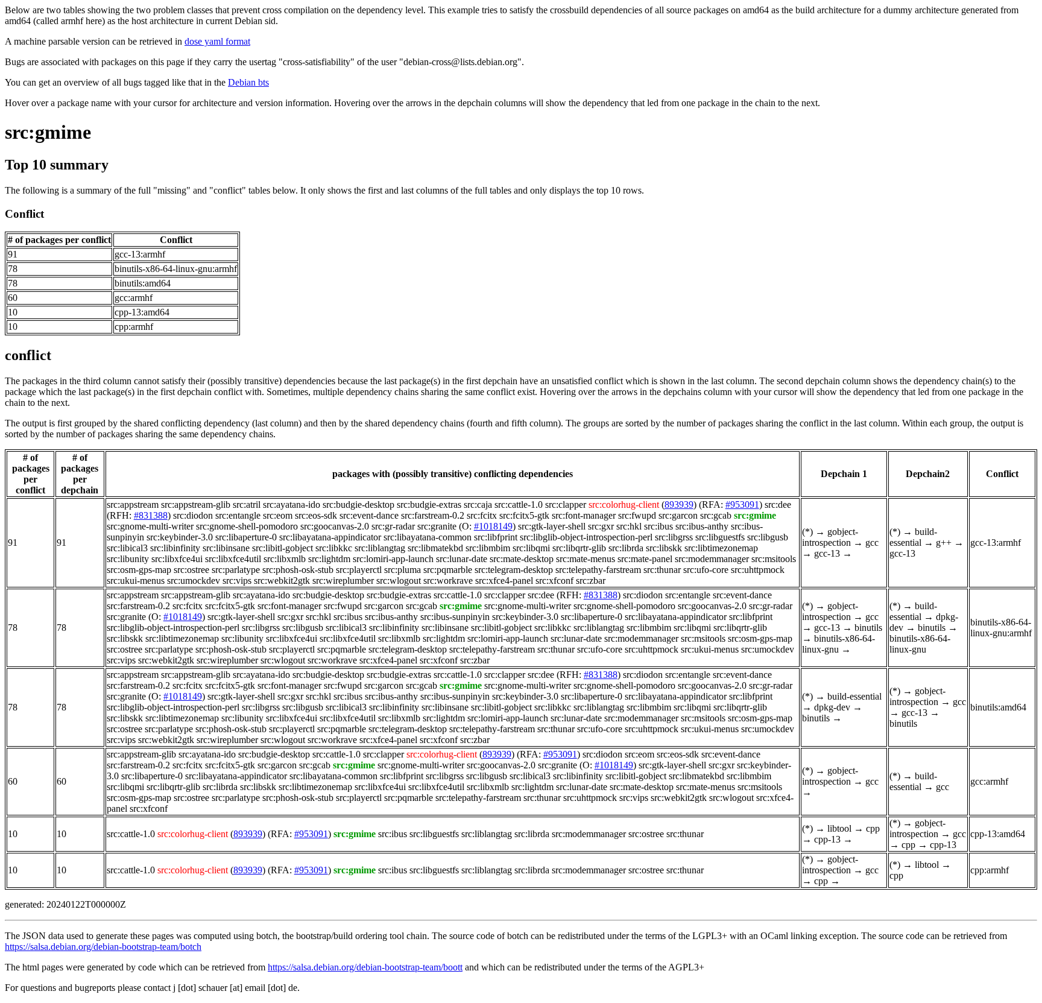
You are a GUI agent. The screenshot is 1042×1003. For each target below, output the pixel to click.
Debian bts (248, 82)
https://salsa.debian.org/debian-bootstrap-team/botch (103, 946)
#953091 (742, 504)
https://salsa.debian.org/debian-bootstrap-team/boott (365, 967)
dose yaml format (217, 41)
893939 (679, 504)
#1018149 (493, 526)
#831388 (151, 515)
